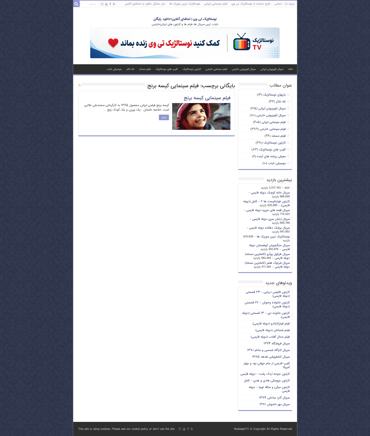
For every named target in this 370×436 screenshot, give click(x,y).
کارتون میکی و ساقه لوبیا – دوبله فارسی (269, 389)
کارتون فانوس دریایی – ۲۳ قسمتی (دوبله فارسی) (268, 294)
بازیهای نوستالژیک (274, 94)
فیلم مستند (145, 69)
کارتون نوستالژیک (191, 69)
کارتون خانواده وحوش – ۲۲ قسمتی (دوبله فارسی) (267, 304)
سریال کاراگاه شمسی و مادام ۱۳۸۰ (268, 350)
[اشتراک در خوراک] (79, 85)
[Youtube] (106, 4)
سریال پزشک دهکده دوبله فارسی (269, 228)
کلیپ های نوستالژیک (166, 69)
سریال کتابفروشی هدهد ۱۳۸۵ (271, 357)
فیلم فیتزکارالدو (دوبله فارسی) (271, 323)
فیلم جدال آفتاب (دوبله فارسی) (270, 337)
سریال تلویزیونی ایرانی (272, 69)
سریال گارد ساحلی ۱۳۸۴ (274, 397)
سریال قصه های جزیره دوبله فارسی (268, 210)
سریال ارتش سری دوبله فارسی (271, 219)
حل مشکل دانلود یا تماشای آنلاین (145, 3)
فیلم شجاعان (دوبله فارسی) (272, 330)
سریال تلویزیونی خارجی (244, 69)
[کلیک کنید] (185, 43)
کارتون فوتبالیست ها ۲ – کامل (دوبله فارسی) (266, 203)
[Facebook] (110, 4)
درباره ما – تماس (285, 3)
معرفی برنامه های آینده (271, 156)
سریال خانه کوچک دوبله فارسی (270, 192)
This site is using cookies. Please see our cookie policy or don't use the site (126, 429)
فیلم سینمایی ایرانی (215, 3)
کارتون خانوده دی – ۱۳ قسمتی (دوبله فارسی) (266, 315)
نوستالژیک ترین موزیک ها (184, 3)
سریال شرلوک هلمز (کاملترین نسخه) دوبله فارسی (267, 265)
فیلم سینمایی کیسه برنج (207, 98)
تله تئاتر (130, 69)
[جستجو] (76, 4)
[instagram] (102, 4)
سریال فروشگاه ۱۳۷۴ (277, 343)
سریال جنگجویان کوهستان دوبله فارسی (269, 247)
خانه (290, 69)
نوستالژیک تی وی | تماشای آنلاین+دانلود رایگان (185, 19)
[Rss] (114, 4)
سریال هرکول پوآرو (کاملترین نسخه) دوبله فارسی (267, 256)
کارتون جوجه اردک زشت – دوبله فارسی (265, 374)
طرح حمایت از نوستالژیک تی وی (250, 3)
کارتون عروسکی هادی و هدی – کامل (267, 380)
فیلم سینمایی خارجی (216, 69)
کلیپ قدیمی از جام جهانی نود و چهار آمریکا (266, 365)
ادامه (163, 117)
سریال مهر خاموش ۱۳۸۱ (275, 404)
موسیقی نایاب (114, 69)
